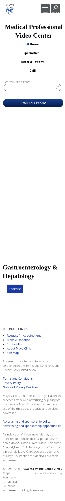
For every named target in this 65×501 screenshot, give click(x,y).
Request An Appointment (24, 336)
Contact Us (14, 344)
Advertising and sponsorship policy (26, 421)
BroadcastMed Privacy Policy (48, 473)
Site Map (13, 353)
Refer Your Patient (33, 103)
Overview (15, 289)
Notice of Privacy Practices (20, 387)
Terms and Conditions (18, 378)
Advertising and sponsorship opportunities (32, 426)
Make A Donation (19, 340)
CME (32, 71)
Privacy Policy (12, 383)
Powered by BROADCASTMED (42, 469)
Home (34, 44)
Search (55, 12)
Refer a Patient (32, 62)
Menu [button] (45, 12)
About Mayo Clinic (19, 348)
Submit (57, 87)
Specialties (31, 53)
